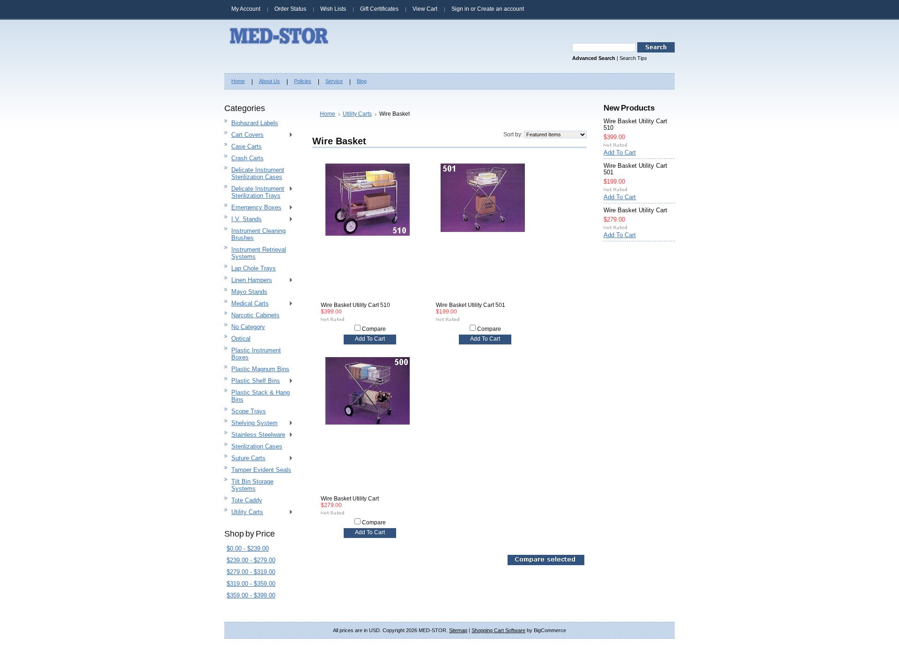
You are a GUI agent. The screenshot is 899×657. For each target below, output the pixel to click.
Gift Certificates (379, 9)
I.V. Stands (243, 220)
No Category (248, 326)
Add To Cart (370, 339)
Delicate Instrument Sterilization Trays (254, 192)
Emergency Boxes (252, 208)
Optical (241, 338)
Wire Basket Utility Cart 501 (470, 305)
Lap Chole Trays (253, 268)
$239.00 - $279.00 (251, 560)
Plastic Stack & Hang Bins (260, 396)
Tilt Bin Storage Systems (252, 485)
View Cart (425, 9)
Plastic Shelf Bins (252, 381)
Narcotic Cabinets (255, 315)
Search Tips (633, 58)
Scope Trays (248, 411)
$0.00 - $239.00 (248, 548)
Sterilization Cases (256, 446)
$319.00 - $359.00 (251, 583)
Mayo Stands (249, 291)
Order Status (290, 9)
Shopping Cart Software (498, 630)
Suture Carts (244, 459)
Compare (374, 329)
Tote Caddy (246, 500)
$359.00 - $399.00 (251, 595)
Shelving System (251, 423)
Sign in (460, 9)
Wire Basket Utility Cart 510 (355, 305)
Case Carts (246, 146)
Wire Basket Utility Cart (350, 498)
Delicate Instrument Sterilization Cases (257, 173)
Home (327, 114)
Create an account (500, 9)
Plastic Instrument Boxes (256, 354)
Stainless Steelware (254, 435)
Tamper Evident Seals (261, 469)
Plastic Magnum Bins (260, 369)
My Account (245, 9)
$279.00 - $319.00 (251, 571)
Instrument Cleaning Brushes (258, 234)
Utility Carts (243, 512)
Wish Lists (333, 9)
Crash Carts (247, 158)
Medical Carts (246, 304)
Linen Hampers (248, 280)
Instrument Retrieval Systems (258, 253)
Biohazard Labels (254, 123)
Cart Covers (244, 135)
